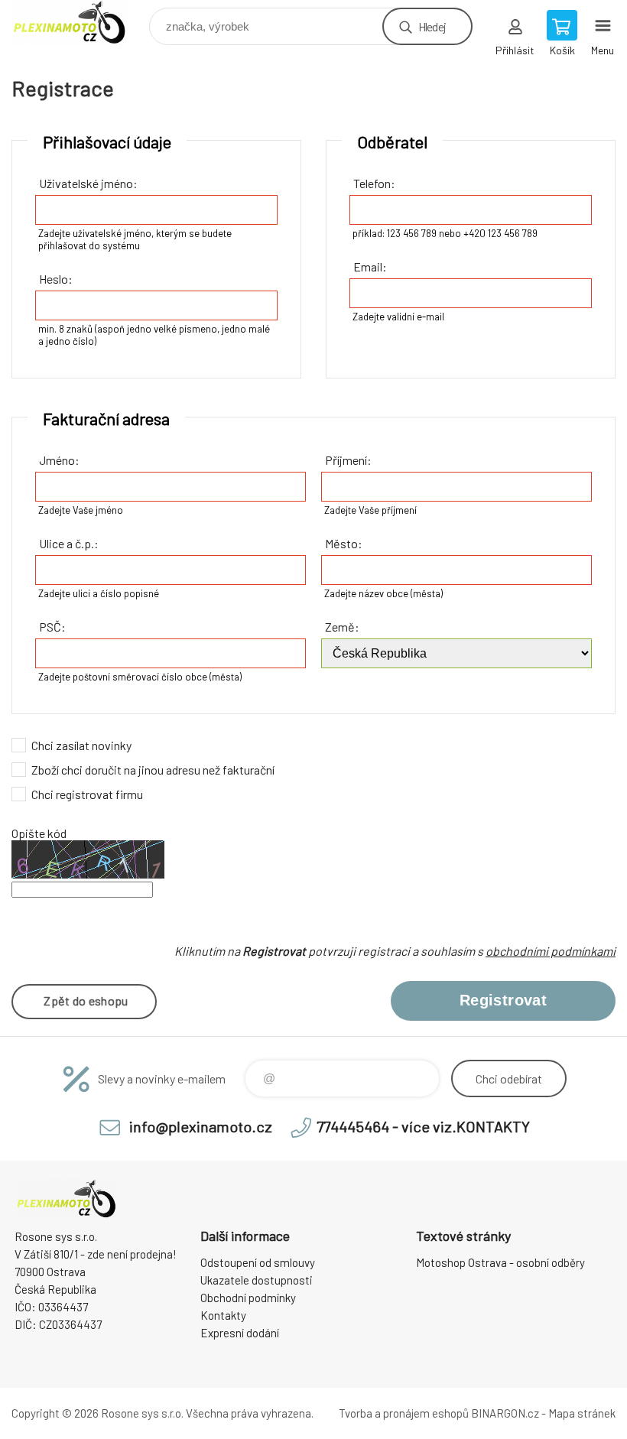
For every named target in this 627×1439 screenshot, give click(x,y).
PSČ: (52, 626)
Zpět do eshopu (86, 1000)
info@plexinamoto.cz (200, 1126)
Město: (343, 543)
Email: (370, 266)
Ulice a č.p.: (69, 543)
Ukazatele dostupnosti (256, 1280)
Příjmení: (348, 460)
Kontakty (223, 1315)
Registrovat (503, 1000)
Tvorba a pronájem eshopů (404, 1413)
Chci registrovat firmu (87, 794)
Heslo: (56, 278)
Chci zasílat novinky (81, 745)
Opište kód (39, 833)
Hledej (432, 26)
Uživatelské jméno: (88, 183)
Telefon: (374, 183)
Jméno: (59, 460)
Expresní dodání (239, 1333)
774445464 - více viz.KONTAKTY (423, 1126)
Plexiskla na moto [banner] (79, 22)
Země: (342, 626)
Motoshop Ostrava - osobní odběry (500, 1262)
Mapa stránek (582, 1413)
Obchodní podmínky (248, 1297)
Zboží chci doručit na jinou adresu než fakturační (153, 769)
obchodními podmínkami (551, 951)
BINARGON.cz (505, 1413)
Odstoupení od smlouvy (257, 1262)
